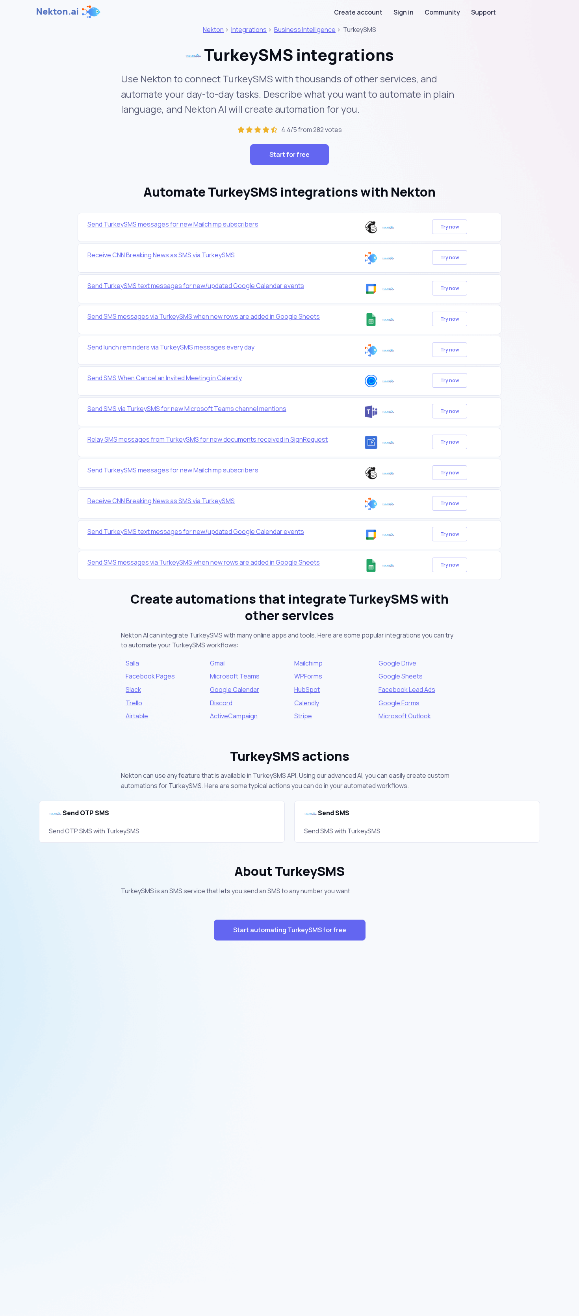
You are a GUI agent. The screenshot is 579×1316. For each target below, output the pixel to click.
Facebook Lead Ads (407, 689)
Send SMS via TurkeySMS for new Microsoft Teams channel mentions (186, 408)
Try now (449, 226)
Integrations (249, 29)
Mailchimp (308, 663)
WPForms (308, 676)
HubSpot (307, 689)
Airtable (137, 716)
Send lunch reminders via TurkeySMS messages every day (170, 347)
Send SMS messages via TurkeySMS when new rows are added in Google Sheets (203, 316)
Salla (132, 663)
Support (483, 12)
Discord (221, 703)
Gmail (218, 663)
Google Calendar (234, 689)
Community (442, 12)
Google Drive (397, 663)
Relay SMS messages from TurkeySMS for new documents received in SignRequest (207, 439)
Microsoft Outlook (405, 716)
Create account (358, 12)
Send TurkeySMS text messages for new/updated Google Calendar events (195, 285)
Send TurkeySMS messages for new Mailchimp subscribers (172, 224)
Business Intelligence (305, 29)
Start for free (289, 154)
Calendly (306, 703)
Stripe (303, 716)
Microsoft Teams (235, 676)
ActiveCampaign (234, 716)
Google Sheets (401, 676)
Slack (133, 689)
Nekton (213, 29)
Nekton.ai (57, 11)
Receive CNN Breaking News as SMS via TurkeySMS (161, 255)
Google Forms (399, 703)
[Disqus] (289, 1087)
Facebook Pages (150, 676)
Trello (134, 703)
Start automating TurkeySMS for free (289, 930)
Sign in (403, 12)
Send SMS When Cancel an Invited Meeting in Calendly (164, 378)
